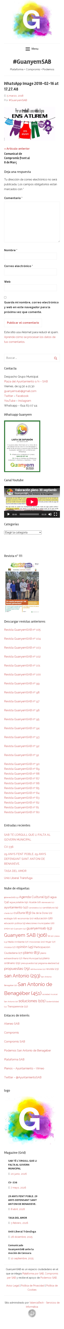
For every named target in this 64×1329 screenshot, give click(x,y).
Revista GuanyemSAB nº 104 (22, 638)
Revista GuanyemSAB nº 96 (22, 710)
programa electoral (48, 963)
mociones (37, 941)
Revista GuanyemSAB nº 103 (22, 647)
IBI (50, 936)
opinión (24, 947)
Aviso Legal (12, 1285)
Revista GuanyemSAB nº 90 (22, 764)
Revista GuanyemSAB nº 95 (21, 719)
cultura (22, 913)
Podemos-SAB (48, 1277)
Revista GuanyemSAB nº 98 (22, 692)
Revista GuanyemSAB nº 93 (21, 737)
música (10, 947)
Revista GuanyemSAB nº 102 (22, 656)
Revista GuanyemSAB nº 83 (21, 797)
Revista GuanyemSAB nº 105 (22, 629)
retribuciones (38, 969)
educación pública (14, 923)
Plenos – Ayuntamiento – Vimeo (24, 1068)
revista (52, 968)
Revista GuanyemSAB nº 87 (21, 778)
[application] (32, 502)
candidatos (35, 908)
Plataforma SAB (14, 1059)
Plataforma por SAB (33, 1273)
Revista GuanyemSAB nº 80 (22, 812)
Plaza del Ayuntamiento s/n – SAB (26, 381)
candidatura (50, 907)
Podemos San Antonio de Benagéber (27, 1050)
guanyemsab (39, 928)
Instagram (24, 400)
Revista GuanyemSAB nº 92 (21, 746)
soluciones (32, 1001)
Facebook (22, 396)
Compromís (11, 1032)
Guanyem (20, 928)
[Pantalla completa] (55, 514)
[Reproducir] (8, 514)
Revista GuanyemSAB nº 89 (22, 768)
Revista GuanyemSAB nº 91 (21, 755)
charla (8, 913)
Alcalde (35, 902)
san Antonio (22, 975)
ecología (10, 918)
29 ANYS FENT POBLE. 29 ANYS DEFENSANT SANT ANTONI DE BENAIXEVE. (25, 858)
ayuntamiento (16, 907)
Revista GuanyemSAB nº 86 (22, 783)
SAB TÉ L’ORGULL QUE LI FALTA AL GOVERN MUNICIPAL (22, 1164)
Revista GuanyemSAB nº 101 (22, 665)
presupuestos (29, 963)
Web (7, 281)
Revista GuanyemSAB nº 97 (21, 701)
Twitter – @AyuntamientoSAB (22, 1077)
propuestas (17, 969)
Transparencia (18, 1006)
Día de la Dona (42, 913)
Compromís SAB (14, 1041)
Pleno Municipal (32, 958)
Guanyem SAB (25, 935)
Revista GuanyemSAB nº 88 (22, 773)
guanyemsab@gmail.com (20, 391)
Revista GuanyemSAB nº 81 (21, 807)
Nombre (10, 250)
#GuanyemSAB (32, 62)
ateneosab (48, 902)
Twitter (9, 396)
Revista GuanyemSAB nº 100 (22, 674)
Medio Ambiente (18, 942)
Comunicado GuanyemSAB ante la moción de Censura (21, 1249)
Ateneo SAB (12, 1023)
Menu (35, 49)
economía (26, 918)
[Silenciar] (50, 514)
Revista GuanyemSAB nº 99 (22, 683)
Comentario (13, 198)
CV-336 (8, 846)
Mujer (50, 942)
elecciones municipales (40, 923)
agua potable (19, 902)
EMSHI (8, 929)
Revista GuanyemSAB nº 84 (22, 793)
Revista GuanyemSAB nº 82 (21, 802)
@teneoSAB (11, 897)
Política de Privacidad (32, 1285)
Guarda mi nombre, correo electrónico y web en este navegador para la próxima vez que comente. (31, 307)
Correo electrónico (18, 266)
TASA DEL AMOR (15, 871)
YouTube (9, 400)
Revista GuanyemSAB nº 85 (21, 788)
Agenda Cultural (34, 897)
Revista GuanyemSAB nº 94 (22, 728)
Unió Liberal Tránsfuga (18, 878)
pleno (31, 952)
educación (43, 918)
